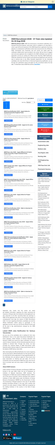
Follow (6, 105)
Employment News (34, 402)
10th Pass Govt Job (44, 165)
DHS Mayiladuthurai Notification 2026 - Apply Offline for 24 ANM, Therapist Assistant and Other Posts (44, 196)
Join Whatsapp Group (45, 109)
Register (23, 401)
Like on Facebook (45, 120)
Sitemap (23, 418)
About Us (23, 404)
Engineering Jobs (43, 145)
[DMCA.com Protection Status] (45, 410)
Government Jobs (43, 141)
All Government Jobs (11, 6)
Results (45, 402)
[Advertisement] (27, 22)
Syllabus (45, 407)
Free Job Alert (33, 404)
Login (22, 402)
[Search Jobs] (50, 6)
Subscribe (45, 104)
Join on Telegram (28, 2)
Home (5, 35)
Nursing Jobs (42, 156)
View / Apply (8, 120)
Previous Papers (47, 401)
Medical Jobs (42, 149)
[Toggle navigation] (16, 5)
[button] (53, 2)
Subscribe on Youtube (45, 130)
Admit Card (45, 404)
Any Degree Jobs (43, 152)
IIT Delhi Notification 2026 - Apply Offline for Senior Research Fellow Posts (44, 248)
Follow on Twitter (45, 125)
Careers (23, 409)
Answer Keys (46, 406)
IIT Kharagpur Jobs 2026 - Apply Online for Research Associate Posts (44, 233)
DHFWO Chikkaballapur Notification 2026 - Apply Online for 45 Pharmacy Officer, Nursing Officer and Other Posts (44, 241)
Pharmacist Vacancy (44, 169)
